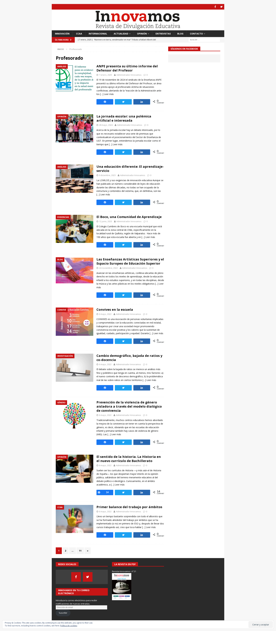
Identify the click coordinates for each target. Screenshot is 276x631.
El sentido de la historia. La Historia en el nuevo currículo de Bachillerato (128, 458)
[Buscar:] (204, 39)
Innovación (62, 33)
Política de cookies (68, 625)
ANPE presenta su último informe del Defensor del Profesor (127, 68)
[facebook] (215, 7)
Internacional (98, 33)
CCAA (79, 33)
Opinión (142, 33)
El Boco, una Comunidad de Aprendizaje (129, 217)
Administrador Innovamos (129, 74)
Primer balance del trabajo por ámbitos (129, 507)
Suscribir (63, 612)
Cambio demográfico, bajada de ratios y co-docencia (129, 357)
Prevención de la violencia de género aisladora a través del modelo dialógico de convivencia (129, 406)
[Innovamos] (138, 28)
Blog (180, 33)
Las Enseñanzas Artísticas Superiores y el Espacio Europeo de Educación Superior (130, 261)
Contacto (196, 33)
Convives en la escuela (114, 309)
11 (80, 550)
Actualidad (121, 33)
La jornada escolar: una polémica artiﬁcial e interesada (123, 118)
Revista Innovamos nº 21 (124, 571)
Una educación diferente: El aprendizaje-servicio (130, 168)
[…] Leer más (107, 94)
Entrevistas (163, 33)
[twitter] (221, 7)
